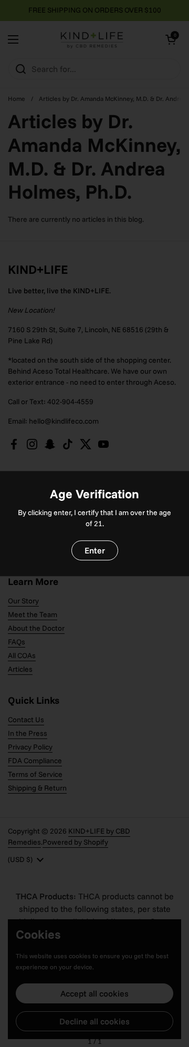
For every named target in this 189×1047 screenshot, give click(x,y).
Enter (95, 550)
